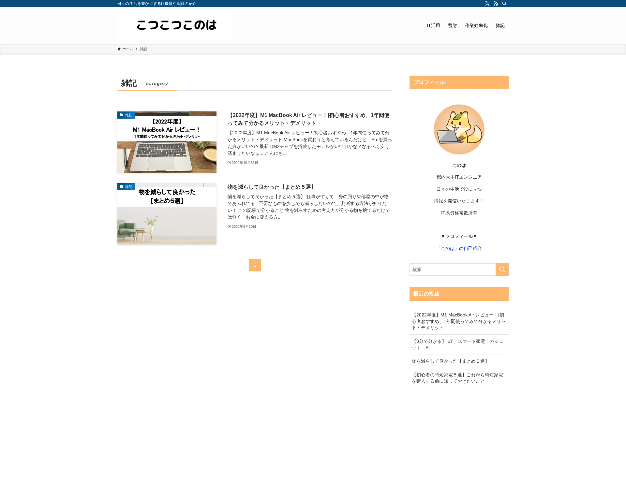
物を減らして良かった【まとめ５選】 (450, 361)
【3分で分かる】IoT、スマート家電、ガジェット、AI (457, 344)
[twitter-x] (487, 3)
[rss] (496, 3)
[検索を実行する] (502, 269)
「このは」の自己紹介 (459, 248)
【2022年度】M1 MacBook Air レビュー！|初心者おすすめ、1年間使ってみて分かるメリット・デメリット (459, 321)
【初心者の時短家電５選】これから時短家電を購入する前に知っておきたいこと (457, 378)
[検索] (504, 3)
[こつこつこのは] (175, 25)
